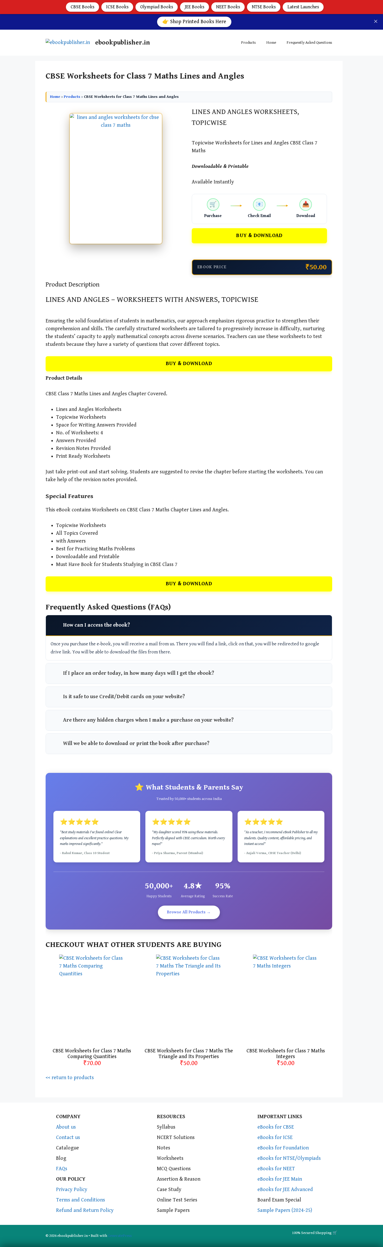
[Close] (375, 21)
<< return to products (70, 1078)
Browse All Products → (189, 912)
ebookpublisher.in (122, 42)
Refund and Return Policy (85, 1210)
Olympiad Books (156, 7)
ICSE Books (117, 7)
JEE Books (194, 7)
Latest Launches (303, 7)
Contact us (68, 1138)
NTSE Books (264, 7)
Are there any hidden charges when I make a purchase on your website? (148, 720)
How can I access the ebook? (96, 625)
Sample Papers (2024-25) (284, 1210)
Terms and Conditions (80, 1200)
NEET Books (228, 7)
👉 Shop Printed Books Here (194, 22)
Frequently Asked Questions (309, 42)
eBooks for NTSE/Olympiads (289, 1158)
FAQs (61, 1169)
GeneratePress (120, 1235)
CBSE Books (82, 7)
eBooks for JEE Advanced (285, 1190)
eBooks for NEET (276, 1169)
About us (66, 1127)
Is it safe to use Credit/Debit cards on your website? (124, 697)
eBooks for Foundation (283, 1148)
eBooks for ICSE (275, 1138)
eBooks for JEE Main (279, 1179)
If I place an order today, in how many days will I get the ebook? (138, 673)
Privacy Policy (71, 1190)
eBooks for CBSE (275, 1127)
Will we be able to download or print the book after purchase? (136, 744)
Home (271, 42)
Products (248, 42)
